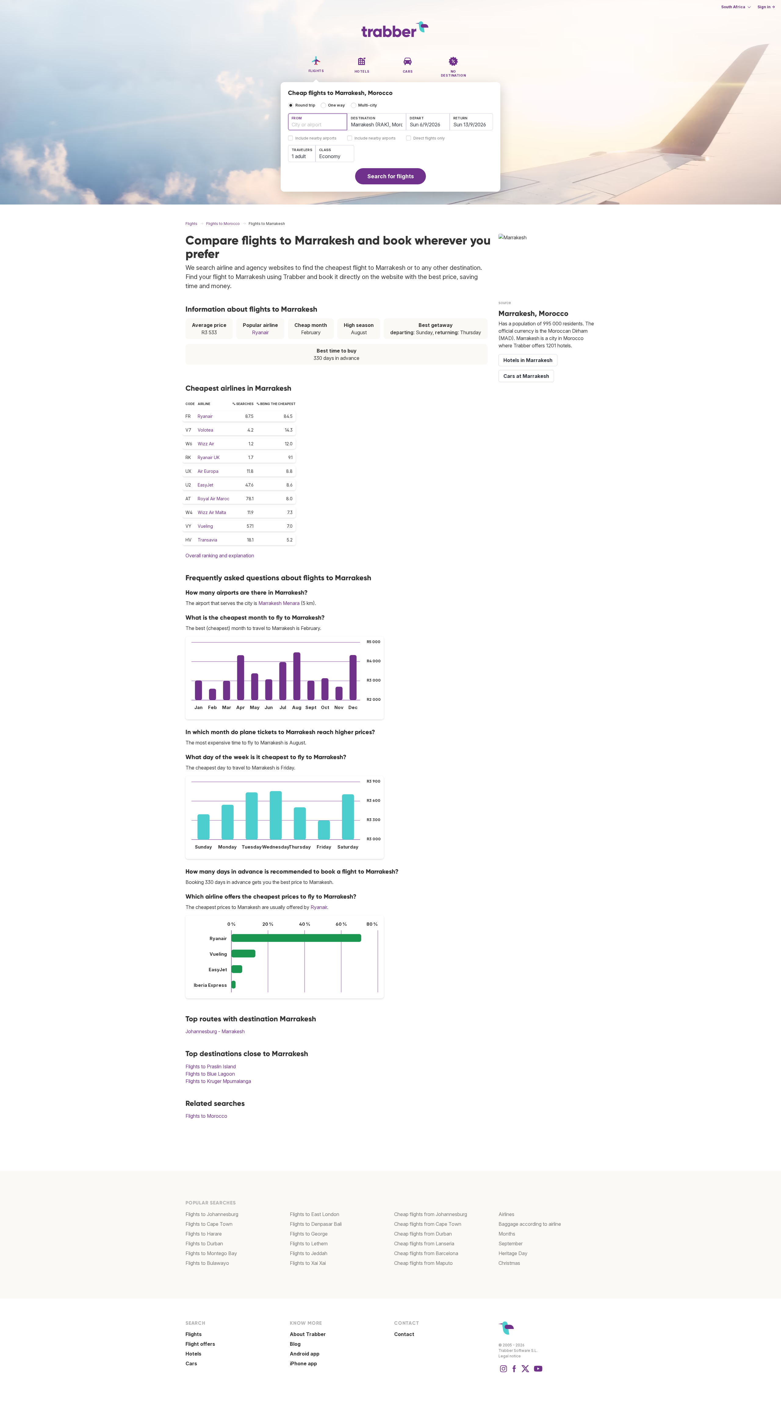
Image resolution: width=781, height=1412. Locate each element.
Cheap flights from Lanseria (424, 1243)
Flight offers (200, 1344)
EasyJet (205, 484)
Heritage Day (512, 1253)
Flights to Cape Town (208, 1224)
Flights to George (309, 1234)
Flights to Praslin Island (210, 1066)
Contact (404, 1334)
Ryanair (260, 332)
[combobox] (317, 121)
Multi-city (367, 105)
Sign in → (766, 7)
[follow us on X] (525, 1372)
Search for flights (390, 176)
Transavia (207, 539)
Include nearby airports (316, 138)
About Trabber (308, 1334)
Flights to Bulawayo (207, 1263)
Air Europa (208, 471)
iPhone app (303, 1363)
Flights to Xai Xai (308, 1263)
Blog (295, 1344)
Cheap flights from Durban (423, 1234)
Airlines (506, 1214)
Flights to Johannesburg (211, 1214)
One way (336, 105)
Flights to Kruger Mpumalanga (218, 1081)
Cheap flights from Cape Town (427, 1224)
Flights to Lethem (309, 1243)
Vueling (205, 526)
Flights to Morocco (206, 1116)
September (510, 1243)
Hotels (193, 1354)
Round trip (305, 105)
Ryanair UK (209, 457)
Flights (193, 1334)
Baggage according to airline (529, 1224)
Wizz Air (206, 443)
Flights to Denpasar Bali (316, 1224)
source (504, 302)
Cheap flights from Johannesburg (430, 1214)
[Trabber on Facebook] (514, 1372)
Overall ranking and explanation (219, 555)
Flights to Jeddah (308, 1253)
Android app (304, 1354)
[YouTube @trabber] (537, 1372)
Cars (191, 1363)
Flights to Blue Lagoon (210, 1074)
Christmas (509, 1263)
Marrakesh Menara (279, 603)
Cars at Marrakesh (526, 376)
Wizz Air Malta (212, 512)
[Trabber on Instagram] (503, 1372)
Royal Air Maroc (213, 498)
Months (506, 1234)
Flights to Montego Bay (211, 1253)
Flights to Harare (203, 1234)
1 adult (299, 156)
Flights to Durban (204, 1243)
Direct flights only (429, 138)
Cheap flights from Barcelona (426, 1253)
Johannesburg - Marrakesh (215, 1031)
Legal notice (509, 1356)
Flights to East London (314, 1214)
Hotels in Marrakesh (527, 360)
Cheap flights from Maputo (423, 1263)
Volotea (205, 430)
